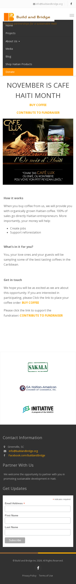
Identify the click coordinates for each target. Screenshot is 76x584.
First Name (11, 515)
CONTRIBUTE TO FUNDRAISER (38, 113)
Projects (10, 33)
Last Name (11, 527)
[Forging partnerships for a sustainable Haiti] (30, 14)
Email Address (15, 503)
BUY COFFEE (38, 105)
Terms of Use (46, 575)
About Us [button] (12, 41)
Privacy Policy (29, 575)
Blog (8, 56)
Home (9, 25)
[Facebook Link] (71, 4)
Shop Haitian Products (19, 64)
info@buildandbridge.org (49, 4)
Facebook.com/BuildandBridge (26, 455)
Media (9, 48)
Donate (10, 72)
